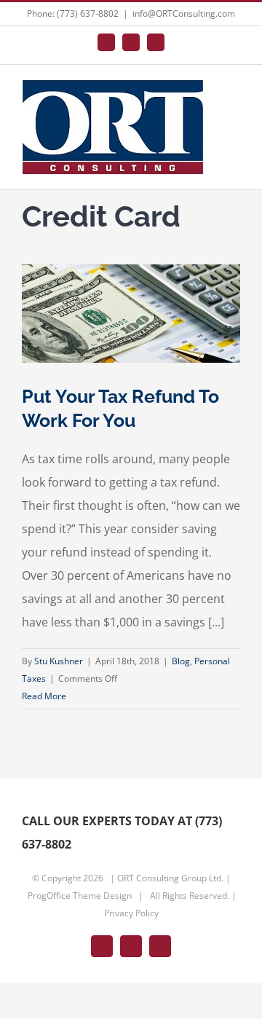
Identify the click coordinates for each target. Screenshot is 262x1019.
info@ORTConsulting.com (183, 13)
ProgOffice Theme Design (80, 895)
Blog (181, 661)
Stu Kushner (58, 661)
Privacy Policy (131, 913)
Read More (44, 696)
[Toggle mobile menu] (234, 96)
